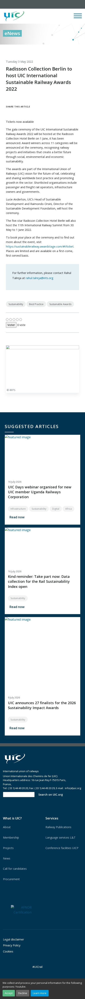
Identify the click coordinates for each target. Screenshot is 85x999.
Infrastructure (18, 508)
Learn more (39, 993)
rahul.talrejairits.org (39, 278)
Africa (68, 508)
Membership (11, 837)
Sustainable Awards (60, 304)
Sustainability (15, 304)
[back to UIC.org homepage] (14, 16)
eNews (12, 33)
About (7, 827)
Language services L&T (60, 837)
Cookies (8, 951)
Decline (22, 993)
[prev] (63, 49)
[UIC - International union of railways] (15, 759)
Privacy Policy (11, 945)
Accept (9, 993)
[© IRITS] (42, 366)
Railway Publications (58, 827)
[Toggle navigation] (78, 17)
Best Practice (36, 304)
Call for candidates (15, 869)
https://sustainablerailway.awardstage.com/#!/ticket (40, 246)
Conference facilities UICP (61, 848)
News (6, 858)
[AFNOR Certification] (21, 910)
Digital (55, 508)
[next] (79, 49)
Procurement (11, 879)
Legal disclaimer (13, 939)
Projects (8, 848)
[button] (49, 16)
